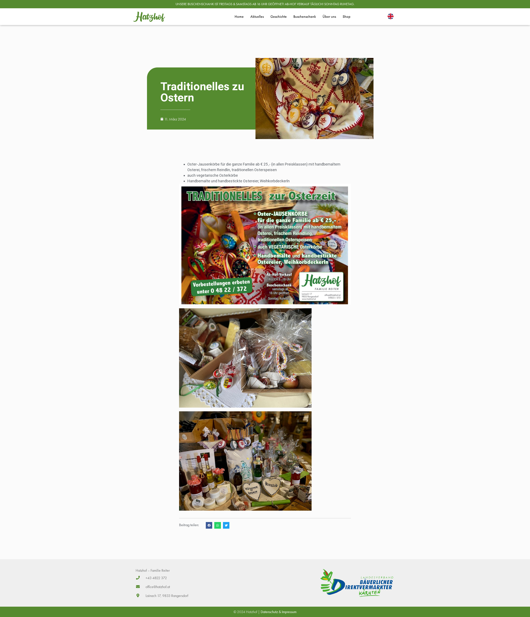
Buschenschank (304, 16)
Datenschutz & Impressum (278, 611)
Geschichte (278, 16)
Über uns (329, 16)
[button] (209, 525)
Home (239, 16)
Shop (347, 16)
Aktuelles (257, 16)
